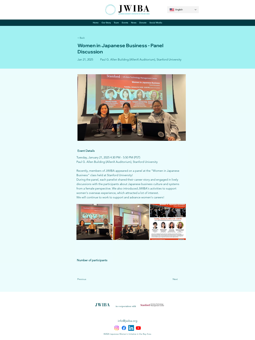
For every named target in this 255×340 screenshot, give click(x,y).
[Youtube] (138, 328)
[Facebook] (124, 328)
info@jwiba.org (127, 321)
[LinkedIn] (131, 328)
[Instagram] (117, 328)
